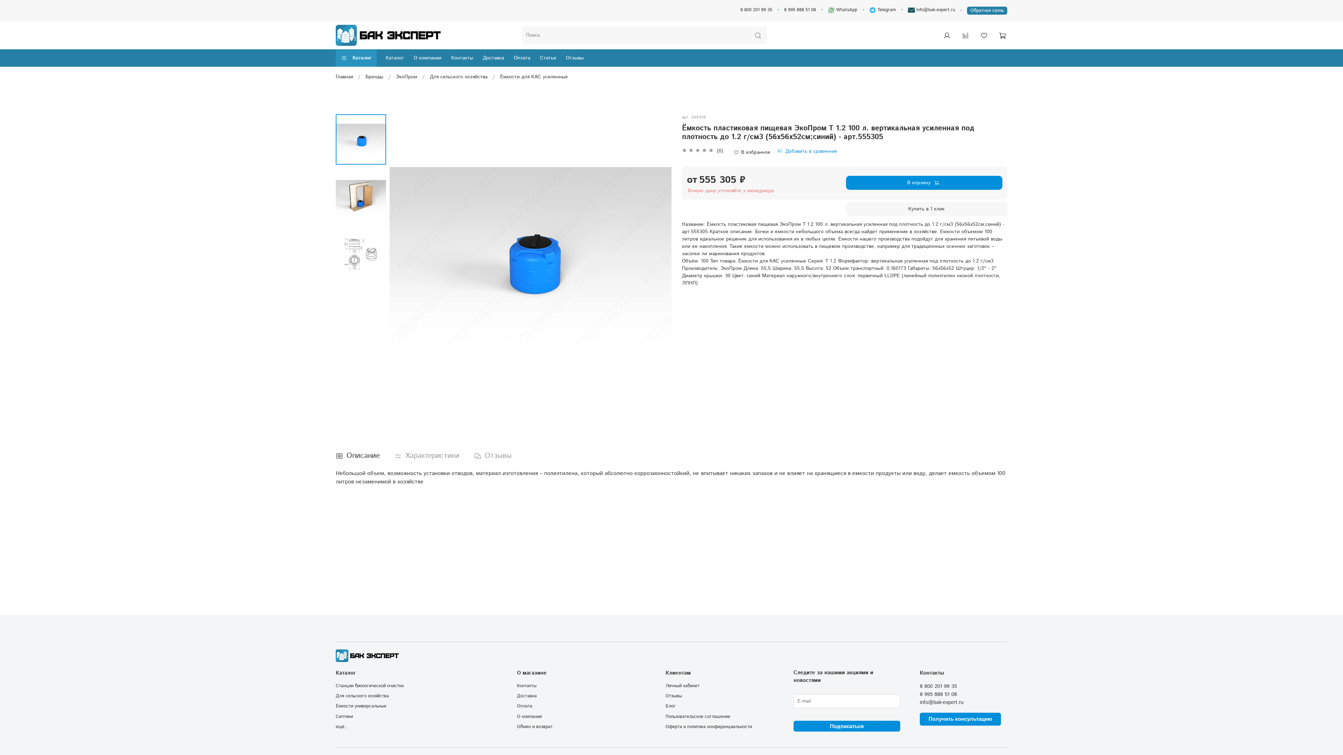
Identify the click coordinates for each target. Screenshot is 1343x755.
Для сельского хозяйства (459, 76)
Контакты (462, 58)
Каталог (362, 58)
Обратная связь (987, 10)
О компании (427, 58)
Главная (344, 76)
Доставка (493, 58)
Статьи (548, 58)
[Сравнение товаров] (965, 35)
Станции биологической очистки (370, 686)
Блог (671, 706)
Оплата (522, 58)
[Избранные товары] (984, 35)
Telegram (886, 10)
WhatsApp (846, 10)
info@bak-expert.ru (935, 10)
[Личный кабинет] (947, 35)
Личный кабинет (682, 686)
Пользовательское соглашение (698, 716)
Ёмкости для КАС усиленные (534, 76)
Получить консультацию (960, 719)
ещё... (342, 727)
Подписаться (847, 726)
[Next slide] (659, 255)
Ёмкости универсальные (361, 706)
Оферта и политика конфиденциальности (709, 727)
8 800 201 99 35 (756, 10)
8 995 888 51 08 (800, 10)
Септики (344, 716)
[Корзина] (1002, 35)
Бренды (374, 76)
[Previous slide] (402, 255)
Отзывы (575, 58)
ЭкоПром (406, 76)
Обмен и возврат (535, 727)
